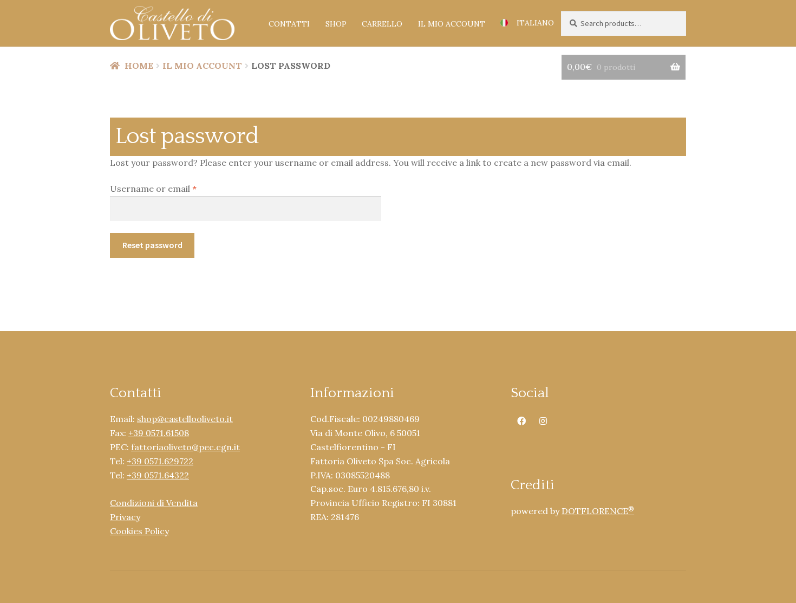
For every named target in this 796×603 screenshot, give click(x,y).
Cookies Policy (139, 531)
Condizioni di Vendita (154, 502)
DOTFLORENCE (598, 510)
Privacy (125, 516)
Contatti (289, 24)
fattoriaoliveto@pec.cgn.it (185, 447)
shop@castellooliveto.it (185, 418)
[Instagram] (543, 419)
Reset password (152, 244)
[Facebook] (521, 419)
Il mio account (451, 24)
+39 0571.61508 (158, 432)
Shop (336, 24)
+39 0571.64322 (158, 475)
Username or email (171, 188)
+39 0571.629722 (160, 461)
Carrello (382, 24)
